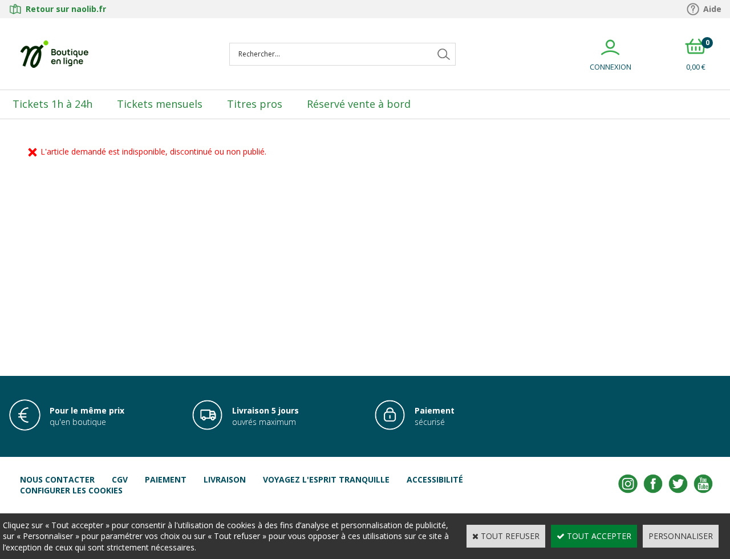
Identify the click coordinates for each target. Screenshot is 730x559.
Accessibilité (435, 479)
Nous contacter (57, 479)
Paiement (165, 479)
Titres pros (254, 104)
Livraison (225, 479)
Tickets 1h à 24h (52, 104)
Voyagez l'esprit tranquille (326, 479)
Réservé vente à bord (359, 104)
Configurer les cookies (71, 490)
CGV (120, 479)
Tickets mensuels (159, 104)
